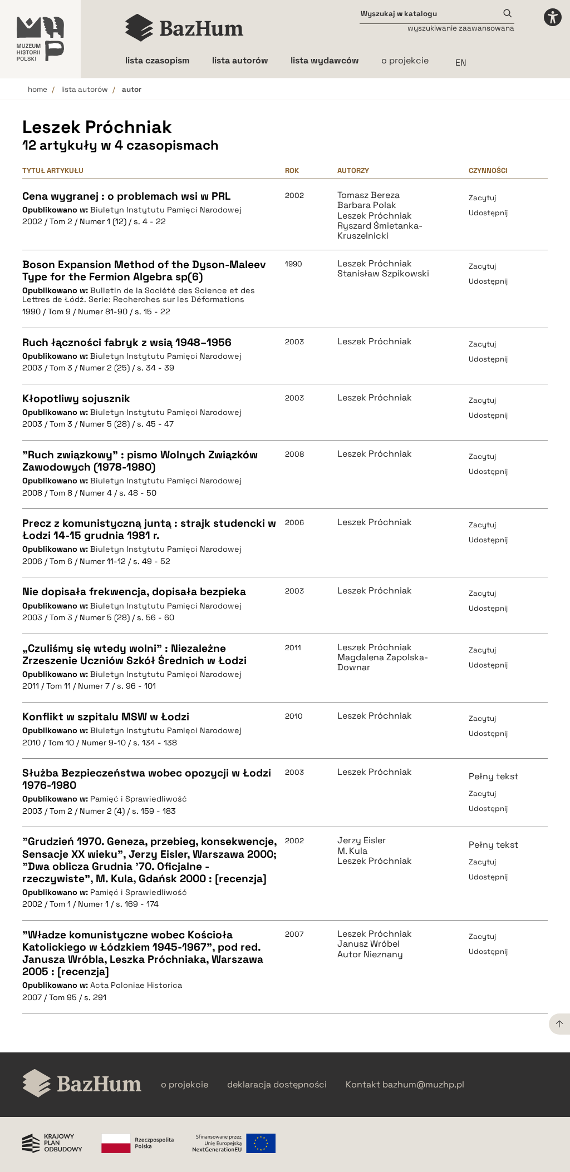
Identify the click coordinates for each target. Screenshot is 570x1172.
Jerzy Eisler (361, 840)
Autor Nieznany (370, 955)
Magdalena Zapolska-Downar (382, 662)
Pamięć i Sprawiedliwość (138, 799)
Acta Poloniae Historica (136, 985)
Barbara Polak (366, 205)
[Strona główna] (184, 28)
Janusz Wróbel (368, 944)
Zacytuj (482, 197)
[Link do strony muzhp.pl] (40, 39)
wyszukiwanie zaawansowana (460, 28)
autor (131, 89)
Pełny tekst (493, 776)
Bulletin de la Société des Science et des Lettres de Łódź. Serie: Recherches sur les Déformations (138, 295)
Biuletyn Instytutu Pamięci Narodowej (166, 210)
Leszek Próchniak (374, 216)
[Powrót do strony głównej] (82, 1084)
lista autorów (84, 89)
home (37, 89)
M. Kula (352, 851)
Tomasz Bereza (368, 195)
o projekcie (405, 60)
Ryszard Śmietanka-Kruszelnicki (379, 231)
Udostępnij (488, 212)
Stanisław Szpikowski (383, 274)
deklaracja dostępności (277, 1085)
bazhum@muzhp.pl (423, 1085)
